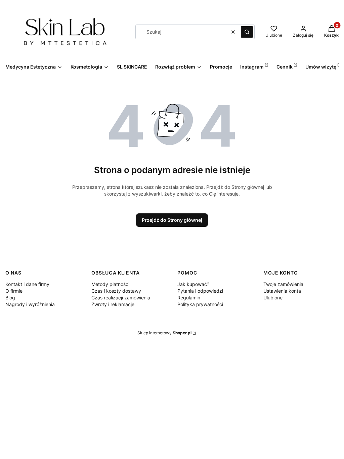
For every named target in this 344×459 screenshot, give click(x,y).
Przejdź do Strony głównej (172, 220)
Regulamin (188, 297)
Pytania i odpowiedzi (200, 291)
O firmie (14, 291)
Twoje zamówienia (283, 284)
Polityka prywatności (200, 304)
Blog (10, 297)
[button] (247, 32)
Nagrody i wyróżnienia (30, 304)
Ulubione (273, 297)
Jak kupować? (193, 284)
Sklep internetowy (164, 332)
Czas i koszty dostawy (116, 291)
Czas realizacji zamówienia (120, 297)
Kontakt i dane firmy (27, 284)
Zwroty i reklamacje (112, 304)
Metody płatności (110, 284)
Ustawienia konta (282, 291)
